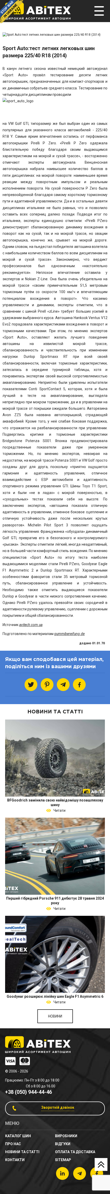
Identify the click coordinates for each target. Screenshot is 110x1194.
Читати (58, 810)
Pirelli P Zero (74, 143)
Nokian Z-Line (36, 279)
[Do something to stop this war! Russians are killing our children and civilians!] (11, 11)
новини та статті (22, 1152)
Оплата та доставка (75, 1152)
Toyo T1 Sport (94, 486)
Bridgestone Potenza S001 (27, 441)
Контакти (15, 1160)
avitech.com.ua (30, 625)
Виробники (66, 1136)
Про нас (13, 1144)
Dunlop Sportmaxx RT (46, 357)
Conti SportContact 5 (47, 389)
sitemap (63, 1160)
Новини (55, 1016)
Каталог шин (18, 1136)
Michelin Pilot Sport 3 (48, 525)
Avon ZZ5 (12, 415)
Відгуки (62, 1144)
